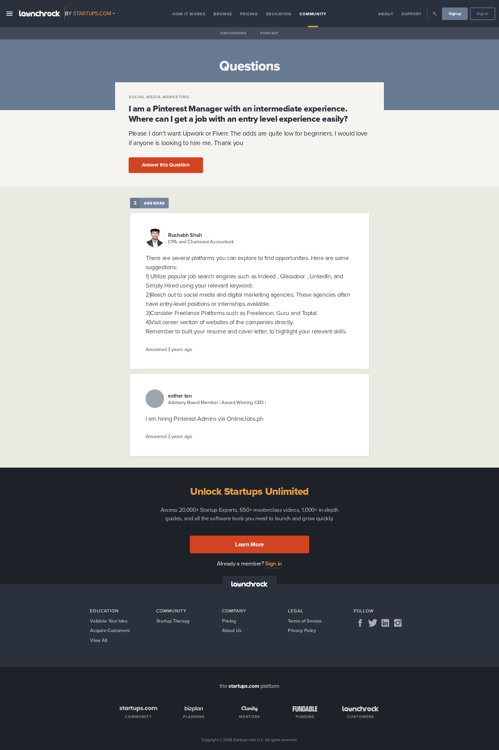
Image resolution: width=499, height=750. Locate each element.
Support (412, 14)
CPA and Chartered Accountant (201, 242)
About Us (231, 630)
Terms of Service (305, 621)
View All (98, 640)
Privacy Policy (302, 630)
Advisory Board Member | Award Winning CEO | (217, 402)
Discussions (233, 33)
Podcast (269, 33)
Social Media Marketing (159, 97)
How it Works (188, 14)
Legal (295, 610)
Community (313, 14)
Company (234, 610)
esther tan (180, 396)
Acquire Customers (110, 630)
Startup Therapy (173, 621)
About (385, 14)
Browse (223, 14)
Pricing (249, 14)
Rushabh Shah (185, 235)
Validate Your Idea (108, 621)
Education (279, 14)
